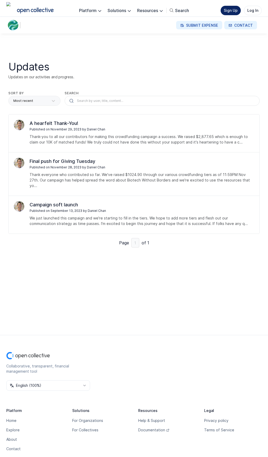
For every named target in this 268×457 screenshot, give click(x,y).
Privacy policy (216, 420)
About (11, 439)
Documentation (151, 430)
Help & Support (151, 420)
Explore (13, 430)
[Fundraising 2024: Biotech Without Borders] (14, 25)
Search (72, 93)
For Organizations (87, 420)
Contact (13, 449)
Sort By (16, 93)
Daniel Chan (96, 129)
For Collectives (85, 430)
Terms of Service (219, 430)
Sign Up (231, 10)
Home (11, 420)
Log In (252, 10)
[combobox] (48, 385)
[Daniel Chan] (19, 125)
